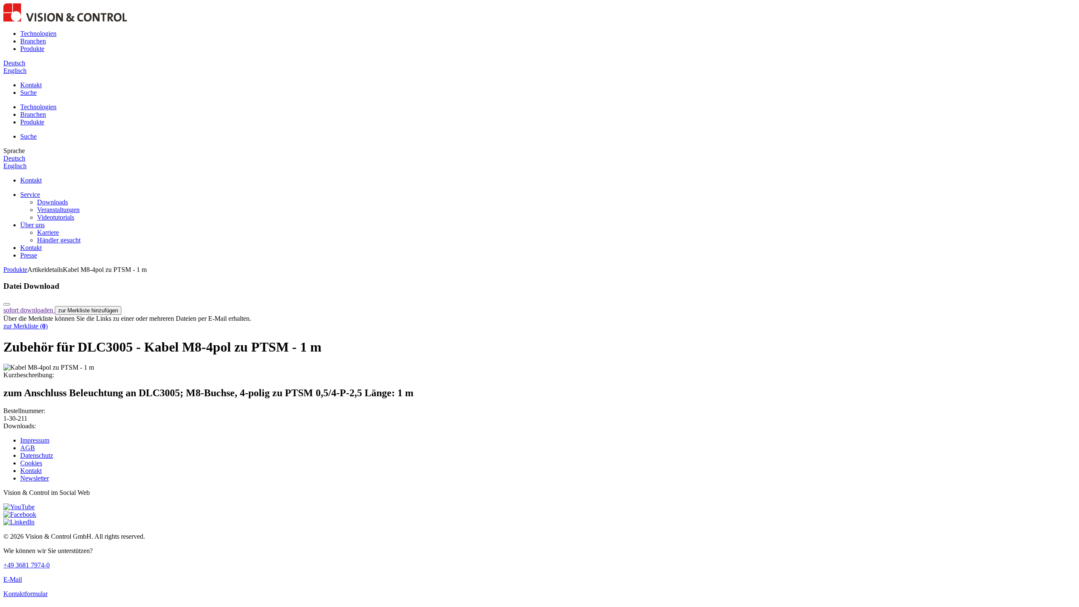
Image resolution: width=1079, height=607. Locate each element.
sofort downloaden (29, 310)
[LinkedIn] (19, 522)
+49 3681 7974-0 (26, 565)
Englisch (15, 70)
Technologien (38, 33)
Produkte (32, 48)
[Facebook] (19, 514)
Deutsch (14, 63)
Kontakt (31, 85)
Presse (28, 255)
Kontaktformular (25, 593)
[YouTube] (19, 506)
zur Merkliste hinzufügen (88, 310)
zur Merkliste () (25, 326)
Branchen (33, 41)
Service (30, 194)
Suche (28, 92)
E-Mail (12, 579)
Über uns (32, 224)
